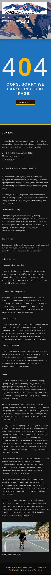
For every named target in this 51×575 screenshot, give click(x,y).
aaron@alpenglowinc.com (15, 156)
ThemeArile (38, 570)
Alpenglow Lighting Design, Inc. (18, 19)
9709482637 (10, 160)
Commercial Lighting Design (13, 291)
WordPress (13, 570)
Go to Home (27, 102)
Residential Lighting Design (13, 265)
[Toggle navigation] (46, 28)
